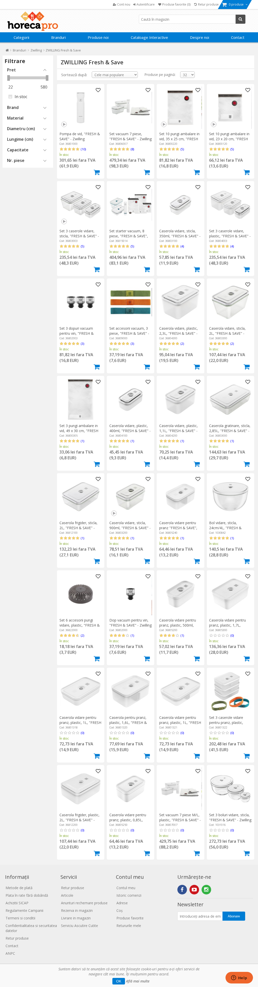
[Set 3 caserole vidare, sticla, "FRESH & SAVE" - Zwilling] (80, 205)
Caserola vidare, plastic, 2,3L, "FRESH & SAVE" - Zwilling (178, 333)
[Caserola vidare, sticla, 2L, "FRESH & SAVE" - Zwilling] (230, 302)
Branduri (58, 37)
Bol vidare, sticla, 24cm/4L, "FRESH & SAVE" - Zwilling (225, 527)
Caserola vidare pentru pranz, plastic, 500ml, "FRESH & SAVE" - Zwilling (180, 625)
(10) (83, 149)
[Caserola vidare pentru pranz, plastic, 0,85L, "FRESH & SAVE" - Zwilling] (130, 789)
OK (118, 981)
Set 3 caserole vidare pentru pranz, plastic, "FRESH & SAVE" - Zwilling (230, 722)
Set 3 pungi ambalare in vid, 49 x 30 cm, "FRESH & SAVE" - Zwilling (78, 430)
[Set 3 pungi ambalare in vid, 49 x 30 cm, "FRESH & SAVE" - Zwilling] (80, 399)
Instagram (206, 889)
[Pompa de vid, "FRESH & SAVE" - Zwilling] (80, 108)
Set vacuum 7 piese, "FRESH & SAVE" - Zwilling (130, 136)
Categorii (21, 37)
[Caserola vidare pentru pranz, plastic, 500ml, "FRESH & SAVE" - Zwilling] (180, 594)
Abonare (234, 916)
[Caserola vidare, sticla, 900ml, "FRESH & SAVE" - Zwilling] (130, 496)
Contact (237, 37)
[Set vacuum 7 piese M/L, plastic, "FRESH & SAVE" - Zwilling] (180, 789)
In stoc (21, 96)
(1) (82, 441)
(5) (182, 149)
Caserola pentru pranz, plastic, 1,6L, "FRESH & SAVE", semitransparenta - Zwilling (129, 725)
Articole (67, 895)
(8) (132, 149)
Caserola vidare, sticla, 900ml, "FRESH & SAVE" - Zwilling (130, 527)
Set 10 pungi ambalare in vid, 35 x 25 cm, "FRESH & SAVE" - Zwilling (179, 138)
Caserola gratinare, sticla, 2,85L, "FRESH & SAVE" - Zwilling (229, 430)
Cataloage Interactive (149, 37)
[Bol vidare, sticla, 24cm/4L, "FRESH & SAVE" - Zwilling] (230, 496)
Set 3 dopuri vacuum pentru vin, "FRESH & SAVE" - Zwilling (76, 333)
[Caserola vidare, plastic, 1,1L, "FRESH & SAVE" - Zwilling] (180, 399)
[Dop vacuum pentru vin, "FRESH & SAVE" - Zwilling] (130, 594)
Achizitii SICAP (17, 902)
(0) (232, 635)
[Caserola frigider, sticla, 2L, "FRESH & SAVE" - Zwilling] (80, 496)
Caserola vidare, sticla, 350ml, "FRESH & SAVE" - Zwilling (180, 236)
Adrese (122, 902)
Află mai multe (137, 981)
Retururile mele (128, 925)
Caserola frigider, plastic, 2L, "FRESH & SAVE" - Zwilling (79, 819)
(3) (82, 343)
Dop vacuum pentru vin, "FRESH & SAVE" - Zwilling (130, 623)
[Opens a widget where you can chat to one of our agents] (239, 978)
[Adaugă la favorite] (98, 90)
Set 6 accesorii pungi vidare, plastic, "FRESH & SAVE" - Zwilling (79, 625)
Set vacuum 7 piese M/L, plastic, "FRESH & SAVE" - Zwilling (180, 819)
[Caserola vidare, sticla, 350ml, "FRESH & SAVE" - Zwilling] (180, 205)
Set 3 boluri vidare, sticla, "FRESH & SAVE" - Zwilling (230, 817)
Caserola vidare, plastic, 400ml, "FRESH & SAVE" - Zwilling (130, 430)
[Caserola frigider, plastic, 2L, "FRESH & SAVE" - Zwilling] (80, 789)
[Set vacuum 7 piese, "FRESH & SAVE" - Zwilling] (130, 108)
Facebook (182, 889)
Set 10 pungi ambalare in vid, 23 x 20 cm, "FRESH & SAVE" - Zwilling (229, 138)
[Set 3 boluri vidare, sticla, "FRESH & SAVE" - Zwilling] (230, 789)
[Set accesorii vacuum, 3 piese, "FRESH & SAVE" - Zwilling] (130, 302)
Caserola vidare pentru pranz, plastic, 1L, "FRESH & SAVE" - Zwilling (80, 722)
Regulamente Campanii (24, 910)
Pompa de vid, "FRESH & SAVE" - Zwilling (79, 136)
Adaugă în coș (97, 172)
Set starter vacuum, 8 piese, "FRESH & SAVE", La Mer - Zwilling (128, 236)
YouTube (194, 889)
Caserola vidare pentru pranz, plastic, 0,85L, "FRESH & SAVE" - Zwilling (130, 819)
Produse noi (98, 37)
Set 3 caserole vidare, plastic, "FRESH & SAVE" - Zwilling (230, 236)
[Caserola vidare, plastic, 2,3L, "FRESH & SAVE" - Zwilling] (180, 302)
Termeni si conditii (20, 918)
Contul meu (125, 887)
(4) (182, 246)
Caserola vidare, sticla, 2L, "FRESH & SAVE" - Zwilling (227, 333)
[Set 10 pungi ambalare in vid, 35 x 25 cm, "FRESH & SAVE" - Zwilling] (180, 108)
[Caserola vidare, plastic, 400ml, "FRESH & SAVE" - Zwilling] (130, 399)
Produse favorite (130, 918)
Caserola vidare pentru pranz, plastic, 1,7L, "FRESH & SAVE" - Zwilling (230, 625)
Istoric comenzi (128, 895)
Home (7, 51)
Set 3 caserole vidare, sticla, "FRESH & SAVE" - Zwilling (79, 236)
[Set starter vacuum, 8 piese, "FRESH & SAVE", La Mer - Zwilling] (130, 205)
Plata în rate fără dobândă (27, 895)
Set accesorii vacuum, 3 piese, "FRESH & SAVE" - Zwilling (129, 333)
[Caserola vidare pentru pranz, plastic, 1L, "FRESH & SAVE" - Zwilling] (80, 691)
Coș (119, 910)
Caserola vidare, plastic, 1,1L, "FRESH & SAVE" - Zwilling (178, 430)
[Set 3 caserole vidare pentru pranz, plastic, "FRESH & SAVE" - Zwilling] (230, 691)
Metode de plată (19, 887)
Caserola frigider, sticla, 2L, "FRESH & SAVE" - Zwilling (78, 527)
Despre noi (199, 37)
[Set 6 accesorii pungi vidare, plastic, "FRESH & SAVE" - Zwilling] (80, 594)
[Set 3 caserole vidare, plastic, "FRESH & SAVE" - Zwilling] (230, 205)
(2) (182, 343)
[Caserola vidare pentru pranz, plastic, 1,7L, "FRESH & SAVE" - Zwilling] (230, 594)
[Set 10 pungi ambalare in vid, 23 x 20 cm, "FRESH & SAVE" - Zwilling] (230, 108)
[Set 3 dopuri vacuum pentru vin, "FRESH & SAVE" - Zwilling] (80, 302)
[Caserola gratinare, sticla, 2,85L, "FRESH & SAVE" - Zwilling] (230, 399)
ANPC (10, 953)
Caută (240, 19)
